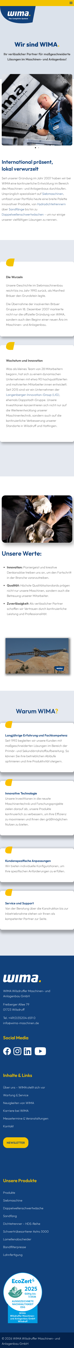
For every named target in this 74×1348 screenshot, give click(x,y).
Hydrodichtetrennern (51, 204)
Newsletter (16, 1142)
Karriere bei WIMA (16, 1111)
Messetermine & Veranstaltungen (25, 1118)
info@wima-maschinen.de (21, 1023)
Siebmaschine (12, 1200)
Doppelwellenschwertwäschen (23, 214)
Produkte (9, 1193)
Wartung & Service (15, 1095)
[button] (35, 147)
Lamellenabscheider (17, 1239)
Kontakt (8, 1126)
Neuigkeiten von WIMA (18, 1103)
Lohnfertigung (13, 1255)
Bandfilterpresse (14, 1247)
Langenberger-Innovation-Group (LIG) (32, 395)
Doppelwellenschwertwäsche (23, 1208)
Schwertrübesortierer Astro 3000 (26, 1231)
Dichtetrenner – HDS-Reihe (21, 1224)
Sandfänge (16, 209)
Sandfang (10, 1216)
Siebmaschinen (52, 194)
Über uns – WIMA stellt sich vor (24, 1087)
